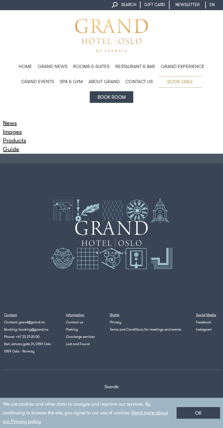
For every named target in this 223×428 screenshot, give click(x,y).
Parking (72, 329)
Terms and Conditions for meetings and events (145, 329)
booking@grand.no (33, 329)
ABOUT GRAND (104, 81)
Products (14, 140)
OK (198, 413)
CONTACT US (139, 81)
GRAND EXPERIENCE (182, 66)
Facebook (203, 322)
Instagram (204, 329)
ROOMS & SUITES (91, 66)
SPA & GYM (71, 81)
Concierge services (80, 336)
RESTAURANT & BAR (135, 66)
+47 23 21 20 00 (27, 336)
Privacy (115, 322)
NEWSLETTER (187, 5)
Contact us (74, 322)
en (212, 5)
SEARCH (128, 5)
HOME (25, 66)
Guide (11, 149)
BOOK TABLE (180, 82)
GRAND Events (37, 81)
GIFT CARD (154, 5)
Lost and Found (78, 344)
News (10, 123)
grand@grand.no (32, 322)
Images (12, 132)
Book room (112, 97)
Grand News (52, 66)
